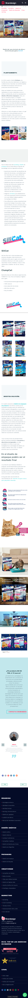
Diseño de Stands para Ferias (10, 844)
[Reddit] (17, 775)
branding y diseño (18, 164)
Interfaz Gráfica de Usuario (10, 885)
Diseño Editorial (6, 835)
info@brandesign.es (10, 923)
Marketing (5, 899)
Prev (5, 784)
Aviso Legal (5, 975)
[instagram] (10, 990)
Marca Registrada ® (7, 984)
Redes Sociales (6, 876)
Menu (25, 3)
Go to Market (6, 911)
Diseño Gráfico (6, 832)
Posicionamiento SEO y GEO (10, 908)
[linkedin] (5, 990)
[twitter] (8, 990)
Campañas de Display (8, 873)
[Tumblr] (11, 775)
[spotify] (16, 990)
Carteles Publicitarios (8, 838)
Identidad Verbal (6, 808)
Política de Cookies (7, 978)
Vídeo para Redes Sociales (9, 879)
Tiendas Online (6, 905)
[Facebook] (3, 775)
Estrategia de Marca (7, 802)
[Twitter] (5, 775)
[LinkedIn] (14, 775)
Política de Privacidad (8, 981)
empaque (4, 166)
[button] (25, 995)
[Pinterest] (8, 775)
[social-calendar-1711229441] (18, 990)
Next (23, 784)
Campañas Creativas (8, 841)
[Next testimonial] (25, 745)
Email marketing (7, 902)
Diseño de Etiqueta (7, 861)
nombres (12, 193)
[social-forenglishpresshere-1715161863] (21, 990)
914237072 (10, 921)
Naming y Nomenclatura (9, 811)
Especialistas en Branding (7, 953)
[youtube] (13, 990)
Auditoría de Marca (7, 817)
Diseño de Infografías (8, 847)
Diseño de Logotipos (7, 814)
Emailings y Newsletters (9, 888)
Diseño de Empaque (8, 858)
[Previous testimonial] (3, 745)
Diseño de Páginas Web (8, 882)
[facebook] (2, 990)
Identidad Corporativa (8, 805)
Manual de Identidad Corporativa (11, 820)
